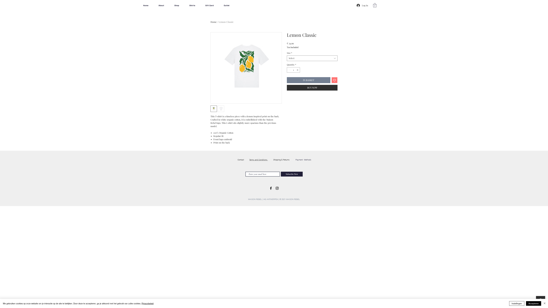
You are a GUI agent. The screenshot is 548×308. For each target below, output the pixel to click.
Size (289, 53)
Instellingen (517, 303)
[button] (375, 5)
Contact (241, 160)
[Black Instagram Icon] (277, 188)
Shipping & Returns (281, 160)
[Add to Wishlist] (335, 80)
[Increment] (298, 69)
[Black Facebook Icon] (271, 188)
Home (213, 21)
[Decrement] (289, 69)
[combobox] (312, 58)
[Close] (544, 303)
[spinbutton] (293, 69)
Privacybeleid (148, 303)
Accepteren (533, 303)
